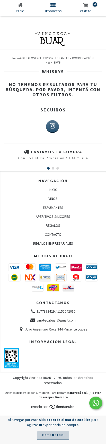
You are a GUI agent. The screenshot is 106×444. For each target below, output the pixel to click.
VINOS (53, 198)
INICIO (53, 189)
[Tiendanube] (53, 408)
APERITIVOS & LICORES (53, 216)
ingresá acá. (79, 393)
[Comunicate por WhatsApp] (95, 403)
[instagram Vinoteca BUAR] (52, 126)
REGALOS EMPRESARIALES (53, 243)
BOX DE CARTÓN (83, 58)
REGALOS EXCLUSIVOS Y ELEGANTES (45, 58)
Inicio (16, 58)
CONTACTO (53, 234)
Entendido (53, 435)
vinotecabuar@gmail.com (56, 320)
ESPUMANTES (53, 207)
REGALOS (53, 225)
